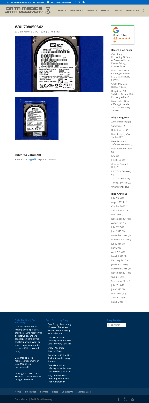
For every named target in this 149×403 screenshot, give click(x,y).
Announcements (119, 121)
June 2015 (116, 289)
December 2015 (119, 268)
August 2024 (117, 202)
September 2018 (119, 210)
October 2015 (118, 276)
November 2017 (119, 218)
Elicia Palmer (24, 31)
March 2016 (117, 256)
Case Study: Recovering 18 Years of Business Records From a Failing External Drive (121, 60)
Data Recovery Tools (121, 148)
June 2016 (116, 243)
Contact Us (117, 10)
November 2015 (119, 272)
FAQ (113, 155)
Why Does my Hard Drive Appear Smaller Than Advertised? (58, 378)
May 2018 (116, 214)
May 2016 (116, 247)
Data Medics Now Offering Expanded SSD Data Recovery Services (120, 75)
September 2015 (119, 280)
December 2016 (119, 235)
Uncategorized (118, 186)
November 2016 (119, 239)
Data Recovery (118, 129)
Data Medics (21, 399)
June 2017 (116, 231)
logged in (32, 159)
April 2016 (116, 252)
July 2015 (116, 285)
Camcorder (116, 125)
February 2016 (118, 260)
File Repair (116, 159)
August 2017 (117, 222)
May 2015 (116, 293)
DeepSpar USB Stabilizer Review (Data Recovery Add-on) (122, 94)
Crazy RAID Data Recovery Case (119, 85)
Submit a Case (132, 10)
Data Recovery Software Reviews (120, 143)
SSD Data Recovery (120, 178)
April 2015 (116, 297)
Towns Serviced (119, 182)
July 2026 (116, 197)
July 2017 (116, 227)
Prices (103, 10)
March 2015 (117, 301)
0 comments (54, 31)
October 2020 (118, 206)
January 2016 (118, 264)
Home (60, 10)
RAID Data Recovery (121, 171)
